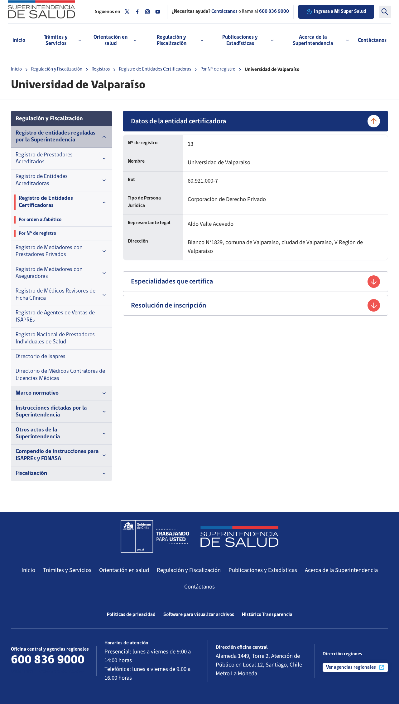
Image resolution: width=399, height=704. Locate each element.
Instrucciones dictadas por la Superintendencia (51, 411)
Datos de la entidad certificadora (178, 121)
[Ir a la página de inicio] (46, 9)
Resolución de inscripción (168, 305)
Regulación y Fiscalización (56, 69)
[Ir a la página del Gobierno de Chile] (155, 536)
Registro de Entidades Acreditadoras (42, 180)
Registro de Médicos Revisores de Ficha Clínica (55, 294)
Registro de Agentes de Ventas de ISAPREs (55, 316)
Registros (101, 69)
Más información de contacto (47, 671)
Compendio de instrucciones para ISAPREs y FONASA (57, 455)
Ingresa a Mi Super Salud (340, 11)
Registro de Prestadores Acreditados (44, 158)
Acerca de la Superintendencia (341, 570)
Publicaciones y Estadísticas (262, 570)
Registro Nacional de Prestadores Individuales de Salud (55, 338)
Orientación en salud (124, 570)
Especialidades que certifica (172, 281)
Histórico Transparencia (267, 614)
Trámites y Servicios (67, 570)
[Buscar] (385, 12)
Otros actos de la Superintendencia (38, 433)
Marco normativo (37, 393)
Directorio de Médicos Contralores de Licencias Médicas (60, 374)
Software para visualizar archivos (198, 614)
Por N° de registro (217, 69)
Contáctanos (372, 40)
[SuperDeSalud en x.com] (127, 12)
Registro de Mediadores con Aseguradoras (49, 273)
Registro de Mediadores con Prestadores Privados (49, 251)
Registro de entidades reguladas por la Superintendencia (55, 136)
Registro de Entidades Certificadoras (155, 69)
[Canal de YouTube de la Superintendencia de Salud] (157, 12)
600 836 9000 (274, 11)
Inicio (18, 40)
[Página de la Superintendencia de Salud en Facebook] (137, 12)
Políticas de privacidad (131, 614)
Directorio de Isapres (40, 357)
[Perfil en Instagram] (147, 12)
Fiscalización (31, 473)
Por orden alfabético (40, 219)
